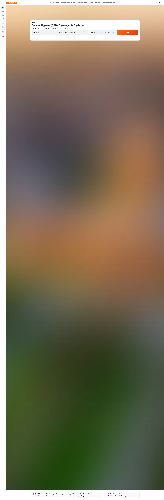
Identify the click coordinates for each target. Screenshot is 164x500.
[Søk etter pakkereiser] (3, 18)
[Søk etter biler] (3, 15)
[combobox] (36, 28)
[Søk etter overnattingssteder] (3, 11)
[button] (3, 3)
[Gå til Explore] (3, 23)
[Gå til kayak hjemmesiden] (11, 3)
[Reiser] (3, 32)
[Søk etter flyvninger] (3, 8)
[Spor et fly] (3, 27)
